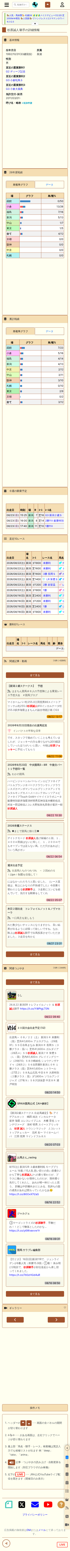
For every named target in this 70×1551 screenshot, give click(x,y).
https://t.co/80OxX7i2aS (24, 1194)
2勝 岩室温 (49, 584)
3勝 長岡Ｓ (49, 573)
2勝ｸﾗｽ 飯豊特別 (54, 520)
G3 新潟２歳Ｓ (53, 515)
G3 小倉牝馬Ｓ (14, 80)
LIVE (62, 1544)
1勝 (45, 590)
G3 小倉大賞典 (14, 88)
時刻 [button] (22, 509)
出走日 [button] (10, 509)
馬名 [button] (61, 557)
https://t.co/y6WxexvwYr (24, 1230)
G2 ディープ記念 (15, 71)
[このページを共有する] (6, 1543)
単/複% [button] (52, 195)
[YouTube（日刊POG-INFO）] (48, 1504)
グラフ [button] (29, 195)
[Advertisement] (35, 135)
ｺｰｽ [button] (34, 557)
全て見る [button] (35, 675)
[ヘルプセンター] (61, 1504)
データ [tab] (49, 184)
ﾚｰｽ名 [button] (48, 509)
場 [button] (12, 195)
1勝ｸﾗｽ (49, 525)
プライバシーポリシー (35, 1514)
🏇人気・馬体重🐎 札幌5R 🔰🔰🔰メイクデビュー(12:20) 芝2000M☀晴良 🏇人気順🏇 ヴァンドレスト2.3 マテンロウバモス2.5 (35, 18)
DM (29, 1529)
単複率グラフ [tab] (20, 184)
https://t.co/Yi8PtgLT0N (34, 1008)
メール (42, 1529)
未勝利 (47, 562)
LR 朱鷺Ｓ (52, 579)
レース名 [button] (47, 557)
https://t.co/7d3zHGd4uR (24, 1274)
